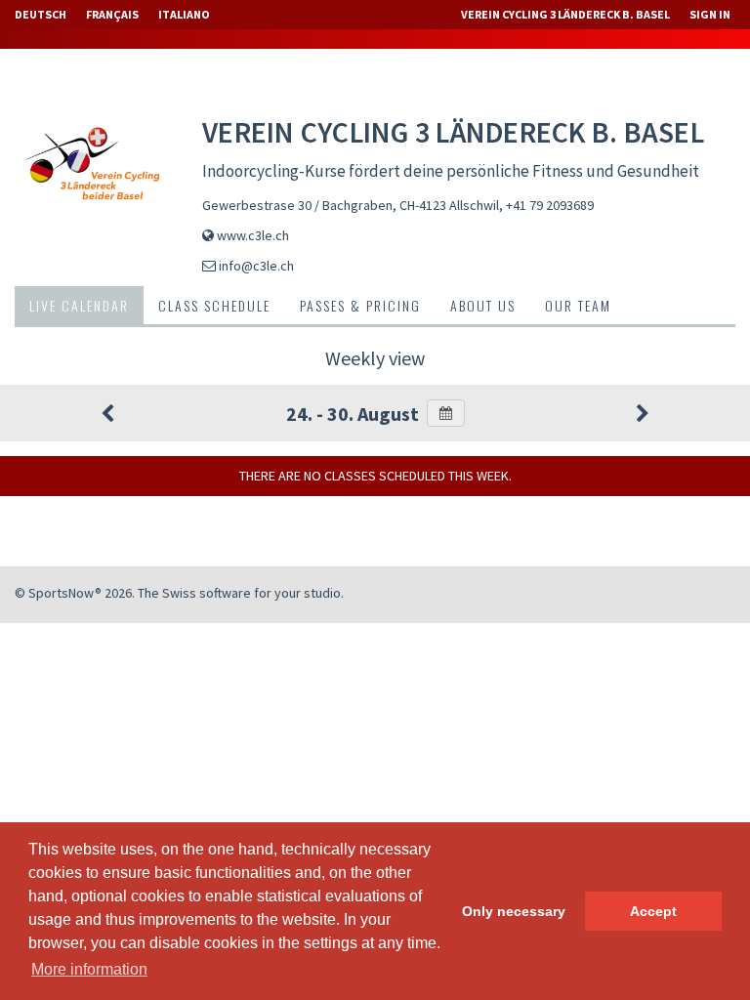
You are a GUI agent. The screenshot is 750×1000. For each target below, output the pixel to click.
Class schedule (214, 305)
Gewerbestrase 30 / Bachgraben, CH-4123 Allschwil (350, 205)
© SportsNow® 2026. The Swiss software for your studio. (179, 593)
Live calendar (79, 305)
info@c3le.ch (256, 265)
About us (483, 305)
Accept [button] (653, 911)
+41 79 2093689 (550, 205)
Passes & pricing (360, 305)
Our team (578, 305)
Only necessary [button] (513, 911)
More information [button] (89, 969)
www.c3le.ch (253, 235)
